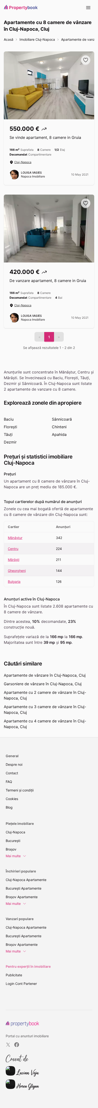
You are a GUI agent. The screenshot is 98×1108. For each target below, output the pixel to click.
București (13, 841)
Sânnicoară (62, 419)
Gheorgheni (17, 571)
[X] (8, 1044)
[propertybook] (22, 1024)
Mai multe (13, 856)
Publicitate (14, 975)
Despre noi (14, 764)
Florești (10, 426)
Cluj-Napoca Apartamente (26, 880)
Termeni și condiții (20, 790)
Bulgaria (14, 581)
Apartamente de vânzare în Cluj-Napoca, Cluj (45, 675)
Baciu (9, 419)
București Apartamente (23, 888)
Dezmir (10, 442)
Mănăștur (15, 538)
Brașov (11, 849)
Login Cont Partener (21, 984)
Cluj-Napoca (22, 162)
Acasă (8, 39)
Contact (12, 773)
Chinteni (59, 426)
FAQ (9, 782)
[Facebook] (16, 1044)
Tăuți (8, 434)
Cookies (12, 799)
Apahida (59, 434)
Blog (9, 807)
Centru (13, 549)
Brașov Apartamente (22, 897)
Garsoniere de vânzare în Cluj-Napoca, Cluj (43, 683)
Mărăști (13, 560)
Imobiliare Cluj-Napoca (37, 39)
